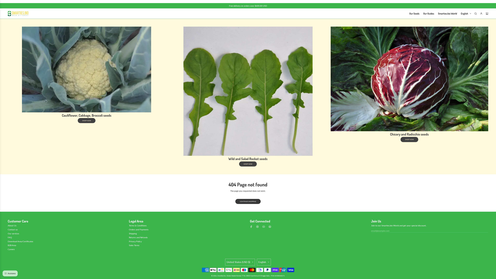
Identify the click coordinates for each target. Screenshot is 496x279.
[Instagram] (257, 227)
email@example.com (380, 231)
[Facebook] (251, 227)
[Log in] (481, 13)
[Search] (475, 13)
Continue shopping (248, 201)
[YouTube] (263, 227)
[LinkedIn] (270, 227)
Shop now (86, 121)
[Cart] (487, 13)
